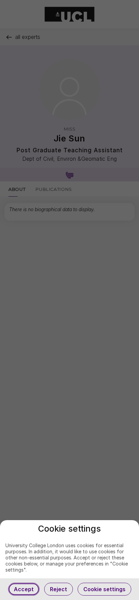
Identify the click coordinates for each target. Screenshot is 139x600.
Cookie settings (104, 589)
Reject (58, 589)
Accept (24, 589)
